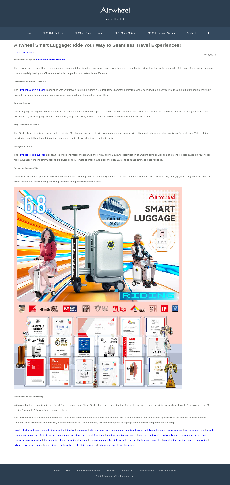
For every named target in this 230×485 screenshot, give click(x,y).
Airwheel (191, 33)
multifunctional (96, 435)
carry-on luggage (115, 430)
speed (133, 435)
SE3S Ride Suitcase (53, 33)
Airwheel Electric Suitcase (51, 59)
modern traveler (134, 430)
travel (17, 430)
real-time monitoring (117, 435)
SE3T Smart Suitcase (126, 33)
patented (156, 440)
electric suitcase (30, 430)
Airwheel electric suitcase (32, 89)
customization (200, 440)
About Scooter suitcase (88, 470)
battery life (154, 435)
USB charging (96, 430)
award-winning (174, 430)
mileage (142, 435)
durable (71, 430)
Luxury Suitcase (167, 470)
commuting (20, 435)
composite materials (100, 440)
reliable (210, 430)
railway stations (107, 445)
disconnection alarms (55, 440)
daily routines (67, 445)
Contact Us (126, 470)
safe (202, 430)
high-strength (120, 440)
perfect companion (59, 435)
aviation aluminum (78, 440)
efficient (43, 435)
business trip (57, 430)
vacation (32, 435)
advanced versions (24, 445)
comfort (45, 430)
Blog (209, 33)
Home (28, 33)
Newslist (27, 52)
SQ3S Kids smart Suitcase (162, 33)
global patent (170, 440)
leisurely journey (125, 445)
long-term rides (79, 435)
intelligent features (155, 430)
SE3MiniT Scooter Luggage (89, 33)
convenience (191, 430)
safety (39, 445)
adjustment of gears (189, 435)
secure (132, 440)
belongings (144, 440)
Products (110, 470)
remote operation (32, 440)
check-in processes (86, 445)
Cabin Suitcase (146, 470)
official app (185, 440)
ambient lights (169, 435)
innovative (82, 430)
